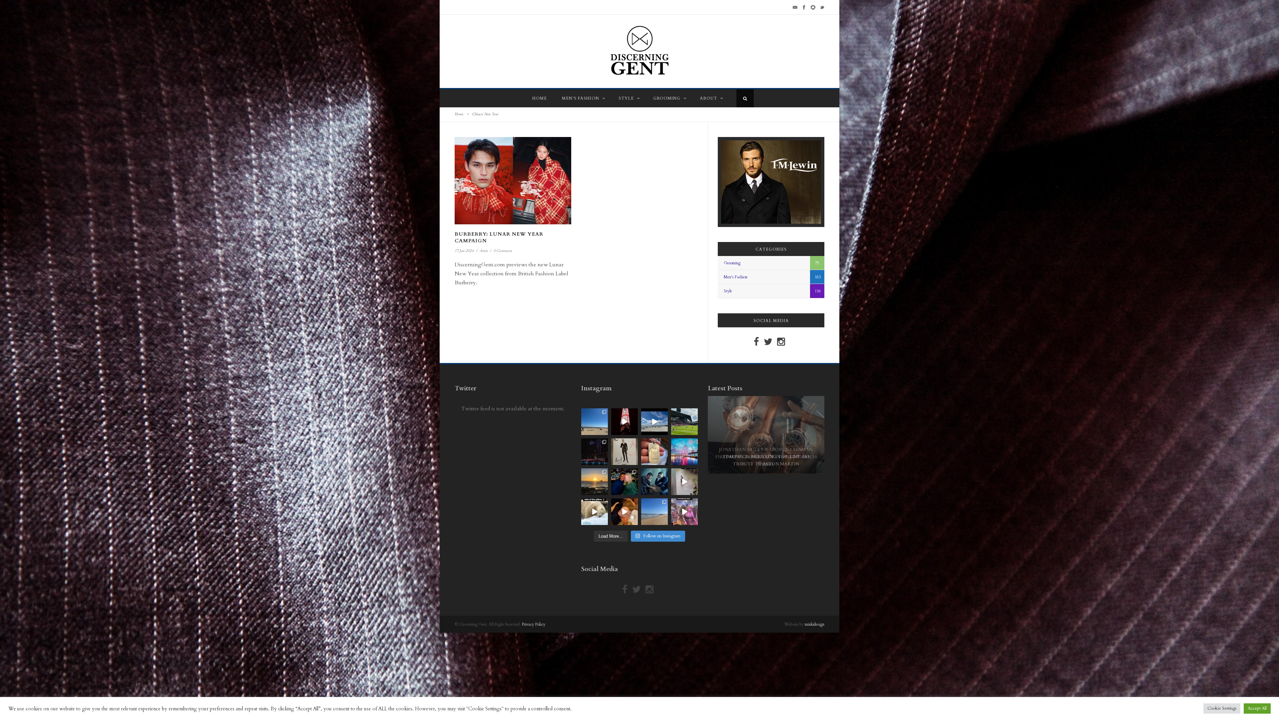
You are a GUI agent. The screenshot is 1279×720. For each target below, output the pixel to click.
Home (539, 98)
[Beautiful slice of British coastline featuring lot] (654, 511)
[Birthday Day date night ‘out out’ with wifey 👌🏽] (624, 481)
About (708, 98)
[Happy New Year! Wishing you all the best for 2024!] (594, 451)
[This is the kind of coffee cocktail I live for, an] (624, 511)
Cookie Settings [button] (1221, 708)
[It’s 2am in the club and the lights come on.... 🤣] (684, 481)
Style (626, 98)
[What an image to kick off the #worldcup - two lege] (654, 481)
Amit (484, 250)
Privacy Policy (533, 624)
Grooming (666, 98)
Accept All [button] (1257, 708)
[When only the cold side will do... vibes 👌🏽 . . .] (594, 511)
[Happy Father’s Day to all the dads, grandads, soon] (654, 451)
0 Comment (503, 250)
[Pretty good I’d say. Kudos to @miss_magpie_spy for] (624, 451)
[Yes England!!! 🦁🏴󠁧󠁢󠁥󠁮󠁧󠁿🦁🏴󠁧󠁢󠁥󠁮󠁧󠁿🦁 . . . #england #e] (624, 421)
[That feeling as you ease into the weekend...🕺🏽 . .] (684, 511)
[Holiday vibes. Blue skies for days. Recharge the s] (594, 421)
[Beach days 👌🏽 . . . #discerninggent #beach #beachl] (654, 421)
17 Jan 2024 (464, 250)
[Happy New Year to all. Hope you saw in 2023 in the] (684, 451)
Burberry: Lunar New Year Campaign (499, 237)
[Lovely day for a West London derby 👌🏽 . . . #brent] (684, 421)
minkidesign (814, 624)
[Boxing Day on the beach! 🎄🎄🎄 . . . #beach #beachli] (594, 481)
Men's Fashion (735, 277)
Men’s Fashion (580, 98)
